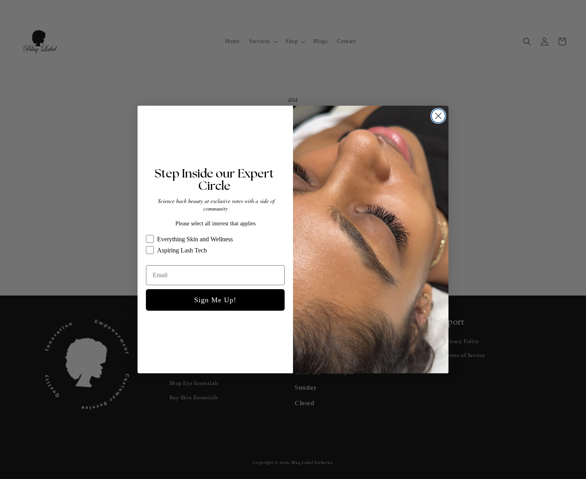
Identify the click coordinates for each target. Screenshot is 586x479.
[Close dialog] (438, 116)
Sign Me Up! (215, 300)
